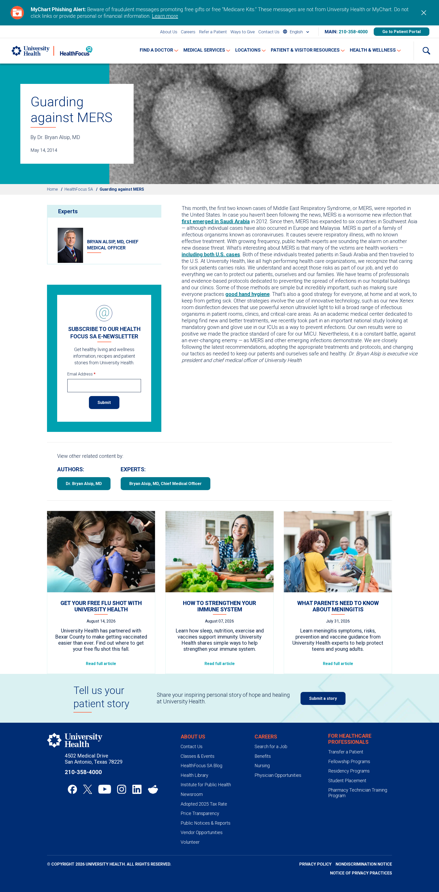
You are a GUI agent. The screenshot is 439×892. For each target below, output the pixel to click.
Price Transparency (200, 813)
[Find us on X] (87, 789)
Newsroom (192, 794)
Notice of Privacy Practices (361, 873)
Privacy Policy (315, 864)
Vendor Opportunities (202, 832)
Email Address (81, 374)
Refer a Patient (213, 31)
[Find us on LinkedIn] (137, 789)
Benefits (263, 756)
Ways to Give (242, 31)
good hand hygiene (247, 294)
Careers (188, 31)
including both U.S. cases (211, 254)
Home (52, 189)
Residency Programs (349, 771)
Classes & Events (197, 756)
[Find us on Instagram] (121, 789)
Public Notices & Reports (205, 823)
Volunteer (190, 842)
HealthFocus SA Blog (201, 765)
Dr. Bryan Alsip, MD (84, 483)
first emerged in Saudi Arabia (216, 221)
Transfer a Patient (345, 751)
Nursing (262, 765)
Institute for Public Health (206, 784)
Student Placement (347, 780)
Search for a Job (271, 746)
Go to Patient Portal (401, 31)
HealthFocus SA (79, 189)
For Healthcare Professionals (349, 739)
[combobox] (296, 31)
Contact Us (268, 31)
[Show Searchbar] (426, 51)
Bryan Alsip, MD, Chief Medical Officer (165, 483)
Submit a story (323, 698)
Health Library (194, 775)
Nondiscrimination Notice (364, 864)
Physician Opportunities (278, 775)
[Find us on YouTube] (104, 789)
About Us (168, 31)
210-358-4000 (353, 31)
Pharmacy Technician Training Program (357, 792)
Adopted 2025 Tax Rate (204, 804)
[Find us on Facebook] (72, 789)
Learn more (165, 16)
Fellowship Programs (349, 761)
